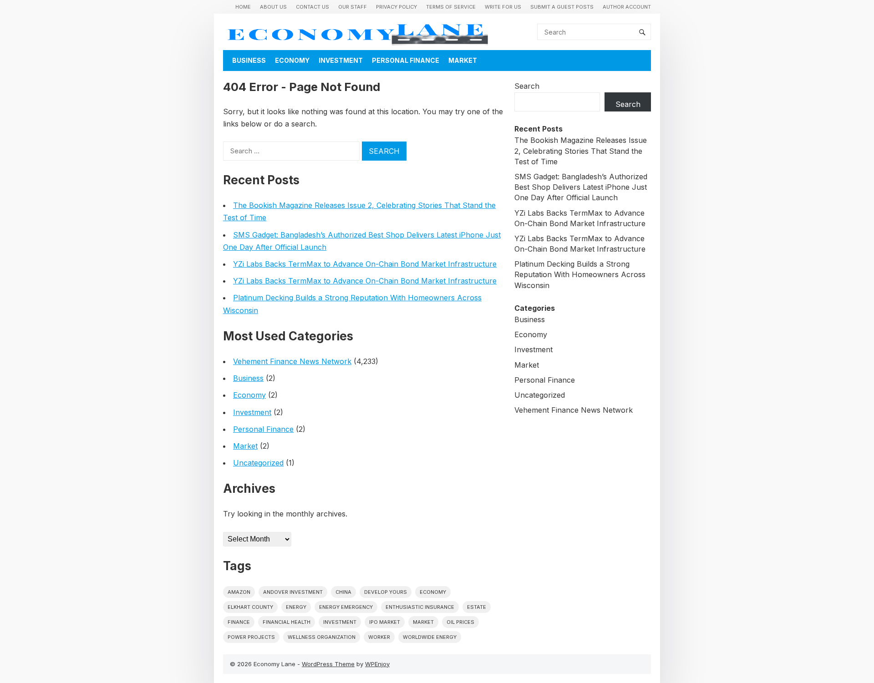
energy (296, 607)
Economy (292, 60)
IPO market (384, 622)
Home (243, 7)
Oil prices (460, 622)
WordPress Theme (328, 664)
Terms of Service (451, 7)
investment (339, 622)
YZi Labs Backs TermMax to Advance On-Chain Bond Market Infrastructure (365, 263)
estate (476, 607)
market (423, 622)
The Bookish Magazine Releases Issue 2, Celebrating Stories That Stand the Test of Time (580, 151)
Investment (341, 60)
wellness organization (322, 637)
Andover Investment (293, 592)
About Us (273, 7)
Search (526, 86)
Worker (379, 637)
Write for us (503, 7)
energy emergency (346, 607)
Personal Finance (405, 60)
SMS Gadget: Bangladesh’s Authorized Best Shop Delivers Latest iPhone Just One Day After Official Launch (580, 187)
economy (433, 592)
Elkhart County (250, 607)
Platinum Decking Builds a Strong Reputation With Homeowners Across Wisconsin (579, 274)
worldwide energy (430, 637)
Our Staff (352, 7)
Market (462, 60)
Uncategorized (258, 462)
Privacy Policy (396, 7)
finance (239, 622)
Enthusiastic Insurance (420, 607)
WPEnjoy (377, 664)
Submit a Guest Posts (562, 7)
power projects (251, 637)
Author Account (627, 7)
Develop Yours (385, 592)
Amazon (239, 592)
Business (249, 60)
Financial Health (286, 622)
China (343, 592)
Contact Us (312, 7)
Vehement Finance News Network (292, 361)
